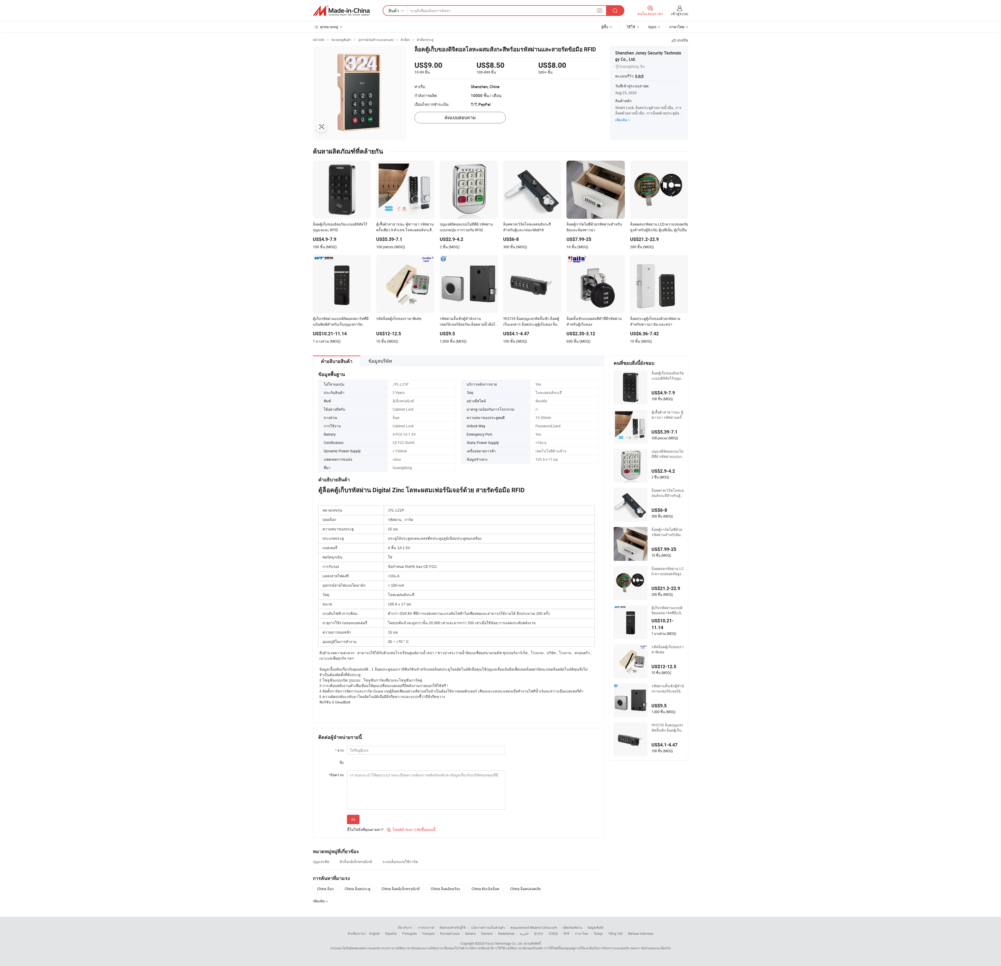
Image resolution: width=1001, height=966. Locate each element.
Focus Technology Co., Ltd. (504, 943)
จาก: (339, 750)
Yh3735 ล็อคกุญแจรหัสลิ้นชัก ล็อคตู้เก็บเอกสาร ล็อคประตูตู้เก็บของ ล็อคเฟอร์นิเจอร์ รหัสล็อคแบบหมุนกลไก (667, 727)
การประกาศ (426, 927)
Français (428, 933)
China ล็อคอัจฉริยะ (446, 888)
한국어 (538, 933)
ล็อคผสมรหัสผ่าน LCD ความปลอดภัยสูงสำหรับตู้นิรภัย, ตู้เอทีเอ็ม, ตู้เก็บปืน (667, 571)
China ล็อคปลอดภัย (525, 888)
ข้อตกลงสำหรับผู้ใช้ (453, 927)
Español (391, 933)
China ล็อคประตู (357, 888)
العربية (524, 933)
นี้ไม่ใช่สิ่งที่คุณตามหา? (365, 829)
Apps (652, 26)
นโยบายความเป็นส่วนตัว (488, 927)
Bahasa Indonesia (641, 933)
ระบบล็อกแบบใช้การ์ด (400, 861)
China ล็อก (325, 888)
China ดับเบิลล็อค (485, 888)
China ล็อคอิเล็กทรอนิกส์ (400, 888)
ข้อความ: (336, 774)
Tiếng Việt (615, 933)
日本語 (553, 933)
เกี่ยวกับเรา (405, 927)
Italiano (470, 933)
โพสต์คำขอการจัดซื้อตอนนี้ (411, 829)
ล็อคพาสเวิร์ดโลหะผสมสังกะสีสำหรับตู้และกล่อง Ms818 (667, 493)
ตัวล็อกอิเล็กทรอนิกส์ (356, 861)
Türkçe (598, 933)
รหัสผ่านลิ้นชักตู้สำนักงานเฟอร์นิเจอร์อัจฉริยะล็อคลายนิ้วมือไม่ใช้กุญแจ (667, 688)
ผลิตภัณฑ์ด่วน (572, 927)
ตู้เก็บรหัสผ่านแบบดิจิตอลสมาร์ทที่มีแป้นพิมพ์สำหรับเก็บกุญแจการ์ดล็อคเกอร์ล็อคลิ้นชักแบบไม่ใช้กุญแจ (667, 610)
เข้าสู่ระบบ (679, 13)
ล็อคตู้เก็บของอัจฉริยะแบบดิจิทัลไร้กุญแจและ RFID (667, 375)
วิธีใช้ (630, 26)
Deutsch (487, 933)
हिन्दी (566, 933)
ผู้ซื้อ (604, 26)
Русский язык (450, 933)
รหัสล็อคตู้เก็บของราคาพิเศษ (667, 649)
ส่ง (353, 819)
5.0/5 (639, 76)
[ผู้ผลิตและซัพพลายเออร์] (341, 10)
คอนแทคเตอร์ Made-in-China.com (533, 927)
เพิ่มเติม (621, 119)
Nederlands (506, 933)
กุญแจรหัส (321, 861)
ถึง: (342, 762)
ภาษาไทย (581, 933)
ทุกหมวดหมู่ (329, 26)
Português (409, 933)
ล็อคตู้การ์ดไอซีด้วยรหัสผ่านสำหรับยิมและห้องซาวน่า (667, 532)
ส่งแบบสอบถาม (460, 117)
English (374, 933)
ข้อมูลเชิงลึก (596, 927)
